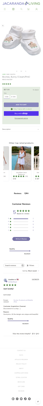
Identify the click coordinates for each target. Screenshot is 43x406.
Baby (8, 74)
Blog (21, 355)
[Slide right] (25, 71)
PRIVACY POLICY (21, 364)
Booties (13, 74)
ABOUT (21, 368)
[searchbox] (12, 265)
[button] (5, 9)
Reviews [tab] (17, 193)
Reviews (21, 391)
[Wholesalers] (13, 9)
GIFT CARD (21, 386)
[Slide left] (17, 71)
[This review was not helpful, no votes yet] (36, 334)
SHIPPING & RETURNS (21, 373)
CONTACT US (21, 350)
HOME (4, 74)
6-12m (13, 97)
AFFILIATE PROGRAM (21, 359)
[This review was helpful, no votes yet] (33, 334)
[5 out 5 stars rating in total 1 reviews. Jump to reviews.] (7, 83)
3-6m (6, 97)
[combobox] (31, 271)
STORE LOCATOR (21, 377)
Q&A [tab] (26, 193)
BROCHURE (21, 382)
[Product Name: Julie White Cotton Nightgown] (21, 163)
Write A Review (21, 239)
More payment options (21, 118)
